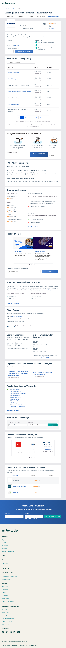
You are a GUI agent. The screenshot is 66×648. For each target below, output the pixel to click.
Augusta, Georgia (16, 391)
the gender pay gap (44, 357)
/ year (26, 26)
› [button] (55, 250)
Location (30, 422)
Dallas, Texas (15, 399)
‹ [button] (11, 250)
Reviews (51, 28)
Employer (15, 8)
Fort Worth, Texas (16, 397)
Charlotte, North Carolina (18, 407)
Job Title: (7, 513)
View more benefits (13, 303)
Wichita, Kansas (15, 389)
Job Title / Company (14, 422)
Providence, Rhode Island (18, 393)
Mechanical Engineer (13, 104)
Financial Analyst (12, 79)
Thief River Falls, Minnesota (19, 405)
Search (53, 425)
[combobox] (20, 42)
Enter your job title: (12, 152)
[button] (10, 16)
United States (8, 8)
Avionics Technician (13, 72)
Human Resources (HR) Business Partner (19, 91)
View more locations (13, 410)
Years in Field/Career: (13, 48)
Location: (9, 40)
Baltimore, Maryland (16, 401)
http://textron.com (17, 316)
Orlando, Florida (15, 395)
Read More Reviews (34, 227)
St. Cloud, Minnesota (17, 403)
